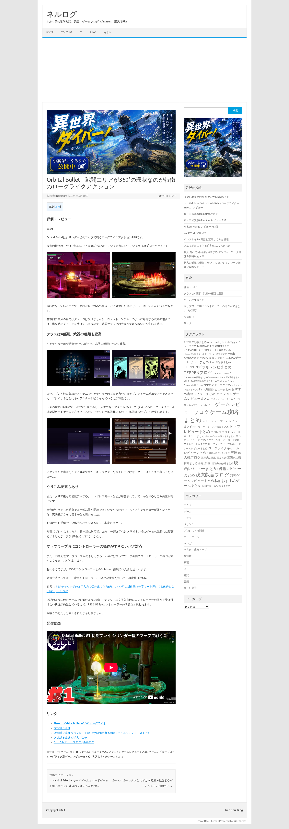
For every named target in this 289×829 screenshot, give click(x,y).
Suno (93, 32)
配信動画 (189, 316)
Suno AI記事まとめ (220, 362)
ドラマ (187, 517)
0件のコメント (167, 195)
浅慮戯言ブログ (212, 474)
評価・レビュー (193, 287)
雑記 (186, 575)
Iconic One (203, 821)
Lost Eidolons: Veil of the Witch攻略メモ (206, 196)
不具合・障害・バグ (195, 549)
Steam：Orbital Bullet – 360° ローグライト (80, 723)
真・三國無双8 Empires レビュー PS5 (205, 220)
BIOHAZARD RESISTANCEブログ (213, 346)
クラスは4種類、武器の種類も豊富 (204, 293)
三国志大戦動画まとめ (214, 457)
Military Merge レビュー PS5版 (201, 226)
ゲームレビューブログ (162, 751)
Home (49, 32)
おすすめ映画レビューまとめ (213, 389)
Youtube (66, 32)
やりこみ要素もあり (195, 299)
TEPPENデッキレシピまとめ (208, 367)
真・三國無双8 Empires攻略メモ (202, 213)
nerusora (61, 195)
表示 (57, 206)
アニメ (187, 505)
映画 (186, 562)
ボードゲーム (191, 536)
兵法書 (187, 556)
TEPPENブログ (198, 372)
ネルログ (61, 14)
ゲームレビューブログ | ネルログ (74, 742)
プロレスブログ (220, 432)
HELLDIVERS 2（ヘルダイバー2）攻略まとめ (205, 354)
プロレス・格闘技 (194, 530)
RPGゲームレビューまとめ (91, 751)
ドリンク (189, 524)
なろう (107, 32)
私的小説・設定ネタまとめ (216, 486)
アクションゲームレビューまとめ (128, 751)
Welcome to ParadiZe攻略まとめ (224, 377)
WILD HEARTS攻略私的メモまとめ (200, 381)
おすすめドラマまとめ (217, 385)
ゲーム (65, 751)
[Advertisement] (144, 70)
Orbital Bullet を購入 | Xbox (70, 737)
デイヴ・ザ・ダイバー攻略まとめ (211, 426)
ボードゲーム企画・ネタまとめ (220, 436)
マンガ (187, 543)
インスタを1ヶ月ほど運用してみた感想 (206, 239)
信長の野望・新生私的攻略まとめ (216, 463)
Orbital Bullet (62, 728)
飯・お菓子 (190, 587)
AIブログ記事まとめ (195, 342)
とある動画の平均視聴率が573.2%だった (207, 245)
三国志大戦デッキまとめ (218, 453)
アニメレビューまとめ (222, 399)
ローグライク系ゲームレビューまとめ (68, 756)
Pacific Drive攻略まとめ (217, 358)
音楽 (186, 581)
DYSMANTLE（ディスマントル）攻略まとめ (207, 350)
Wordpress (240, 821)
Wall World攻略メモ (195, 233)
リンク (187, 323)
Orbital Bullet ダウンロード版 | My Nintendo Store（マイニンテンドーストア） (102, 732)
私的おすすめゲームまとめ (107, 756)
